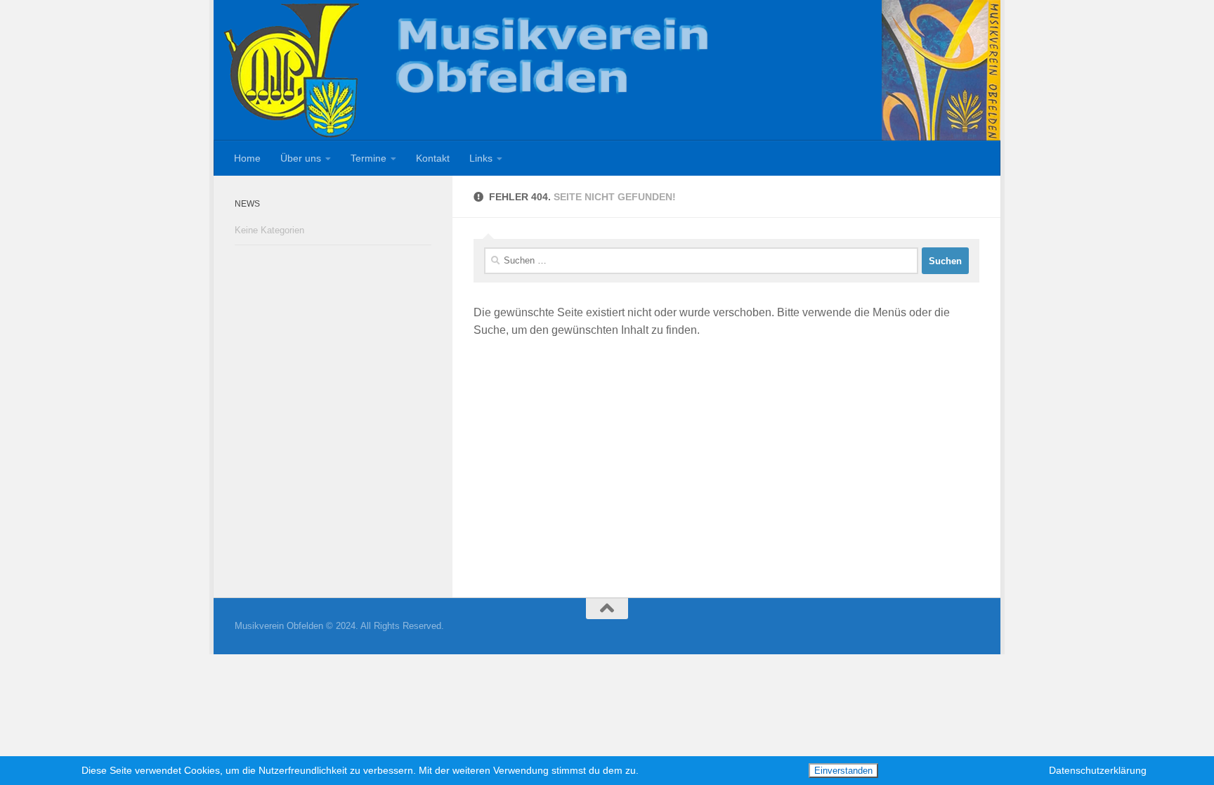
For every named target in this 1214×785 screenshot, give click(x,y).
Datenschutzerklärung (1098, 770)
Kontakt (433, 158)
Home (247, 158)
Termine (368, 158)
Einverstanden (843, 770)
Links (480, 158)
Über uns (300, 158)
